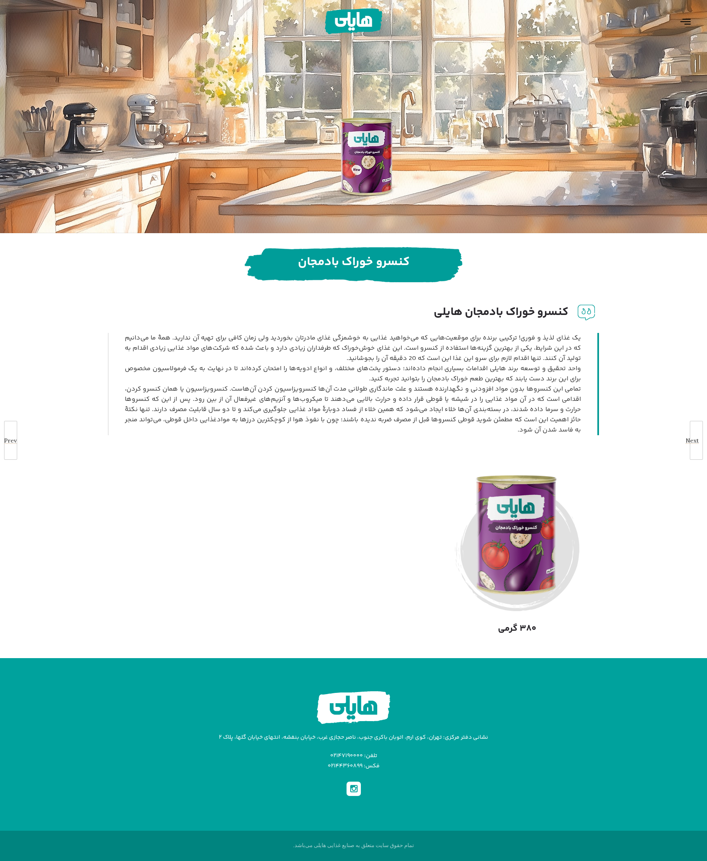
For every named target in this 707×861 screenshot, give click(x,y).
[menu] (680, 21)
